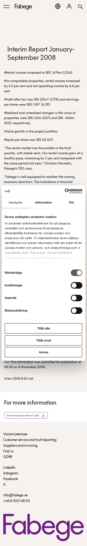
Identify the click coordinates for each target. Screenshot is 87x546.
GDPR (7, 457)
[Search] (80, 6)
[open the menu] (6, 6)
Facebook (10, 479)
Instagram (10, 473)
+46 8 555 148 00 (16, 501)
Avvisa (43, 352)
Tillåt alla (43, 328)
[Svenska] (57, 6)
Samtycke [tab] (16, 202)
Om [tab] (71, 202)
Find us (8, 451)
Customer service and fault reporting (29, 440)
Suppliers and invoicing (20, 446)
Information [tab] (43, 202)
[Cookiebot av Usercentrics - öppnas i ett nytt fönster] (64, 191)
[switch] (76, 285)
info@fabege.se (15, 495)
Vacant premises (15, 434)
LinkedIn (9, 468)
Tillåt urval (43, 340)
